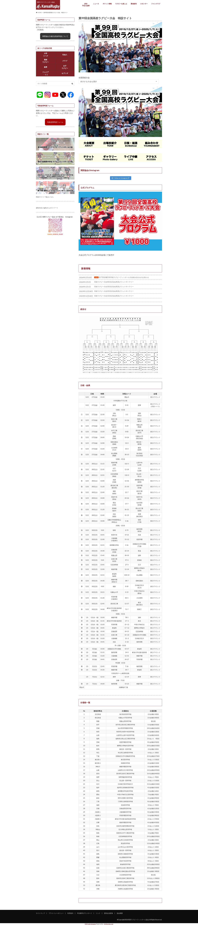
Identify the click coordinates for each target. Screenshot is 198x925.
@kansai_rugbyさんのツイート (47, 208)
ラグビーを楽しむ (121, 4)
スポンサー (144, 4)
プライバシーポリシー (56, 913)
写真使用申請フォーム (55, 122)
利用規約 (70, 913)
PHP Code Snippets (90, 924)
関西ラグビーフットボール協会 (138, 920)
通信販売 (134, 4)
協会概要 (120, 913)
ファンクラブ (155, 4)
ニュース (96, 4)
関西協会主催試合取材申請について (55, 36)
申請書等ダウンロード (84, 913)
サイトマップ (40, 913)
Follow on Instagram (121, 178)
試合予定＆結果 (86, 5)
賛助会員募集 (108, 913)
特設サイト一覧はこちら (45, 197)
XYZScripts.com (108, 924)
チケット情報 (107, 4)
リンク (98, 913)
